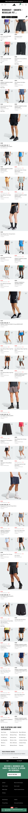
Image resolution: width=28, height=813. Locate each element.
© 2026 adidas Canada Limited (14, 811)
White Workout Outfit (22, 735)
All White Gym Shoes (22, 737)
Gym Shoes (3, 732)
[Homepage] (14, 5)
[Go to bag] (25, 4)
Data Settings (5, 799)
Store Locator (17, 786)
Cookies (15, 799)
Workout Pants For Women (13, 735)
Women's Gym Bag (13, 740)
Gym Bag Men (4, 740)
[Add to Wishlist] (12, 21)
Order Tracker (5, 786)
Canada (15, 807)
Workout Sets (13, 737)
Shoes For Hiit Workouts (4, 735)
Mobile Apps (4, 789)
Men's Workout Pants (13, 743)
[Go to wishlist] (5, 4)
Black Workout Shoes (22, 732)
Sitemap (4, 792)
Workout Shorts (13, 745)
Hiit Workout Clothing (4, 737)
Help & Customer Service (19, 789)
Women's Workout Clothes (5, 743)
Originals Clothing (21, 745)
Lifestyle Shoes (22, 742)
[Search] (22, 4)
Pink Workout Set (14, 732)
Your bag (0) (19, 760)
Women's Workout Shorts (4, 745)
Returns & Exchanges (18, 782)
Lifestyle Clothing (23, 740)
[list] (12, 17)
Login (7, 760)
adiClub (3, 782)
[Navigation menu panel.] (2, 4)
